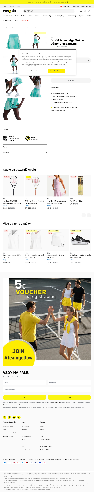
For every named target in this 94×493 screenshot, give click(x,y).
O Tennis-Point (43, 433)
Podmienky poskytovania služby (53, 459)
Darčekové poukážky (86, 6)
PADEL (18, 6)
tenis (4, 6)
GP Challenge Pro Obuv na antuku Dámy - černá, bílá (80, 256)
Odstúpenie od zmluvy (8, 426)
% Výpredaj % (25, 20)
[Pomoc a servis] (81, 11)
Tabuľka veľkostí (55, 87)
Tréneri (23, 443)
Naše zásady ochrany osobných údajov (13, 404)
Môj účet (42, 426)
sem (44, 64)
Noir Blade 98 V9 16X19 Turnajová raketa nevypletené (12, 202)
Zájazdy (16, 20)
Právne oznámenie (39, 459)
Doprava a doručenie (45, 439)
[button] (84, 215)
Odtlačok (33, 66)
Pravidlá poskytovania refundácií (71, 459)
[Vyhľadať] (25, 11)
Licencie (5, 429)
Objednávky (24, 429)
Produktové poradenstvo (46, 446)
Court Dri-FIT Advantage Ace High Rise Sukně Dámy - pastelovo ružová (56, 202)
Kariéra (23, 439)
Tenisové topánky (34, 16)
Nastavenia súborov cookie (39, 70)
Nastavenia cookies (8, 436)
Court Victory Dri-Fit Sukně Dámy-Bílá (55, 256)
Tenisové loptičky (59, 16)
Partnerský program (26, 436)
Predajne (42, 436)
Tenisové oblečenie (20, 16)
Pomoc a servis (25, 426)
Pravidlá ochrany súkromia (26, 459)
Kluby (23, 446)
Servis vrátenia (25, 433)
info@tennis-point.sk (55, 402)
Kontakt (42, 429)
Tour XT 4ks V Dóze (76, 201)
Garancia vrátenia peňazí (9, 433)
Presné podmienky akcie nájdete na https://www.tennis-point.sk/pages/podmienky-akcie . (27, 489)
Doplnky (81, 16)
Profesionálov (7, 20)
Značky (88, 16)
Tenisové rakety (7, 16)
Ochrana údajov (27, 66)
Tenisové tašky (46, 16)
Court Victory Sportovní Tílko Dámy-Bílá (12, 256)
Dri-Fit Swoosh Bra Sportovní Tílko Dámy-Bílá (34, 256)
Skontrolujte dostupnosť (58, 110)
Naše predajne (75, 6)
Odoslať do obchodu (27, 449)
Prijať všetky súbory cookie (56, 70)
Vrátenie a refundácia (45, 443)
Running (11, 6)
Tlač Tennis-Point (44, 449)
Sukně (9, 28)
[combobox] (49, 11)
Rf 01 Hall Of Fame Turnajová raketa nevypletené (34, 202)
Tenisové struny (71, 16)
